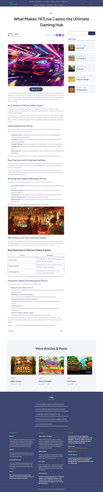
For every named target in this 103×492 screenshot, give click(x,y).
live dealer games (28, 325)
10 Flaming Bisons (81, 90)
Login (82, 3)
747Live (10, 322)
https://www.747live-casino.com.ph (78, 448)
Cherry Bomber (81, 58)
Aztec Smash (80, 48)
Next (61, 331)
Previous (11, 331)
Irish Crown (79, 69)
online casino (37, 325)
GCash (21, 325)
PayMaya (51, 325)
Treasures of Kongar (82, 79)
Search (92, 33)
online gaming (45, 325)
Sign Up (91, 3)
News (51, 13)
